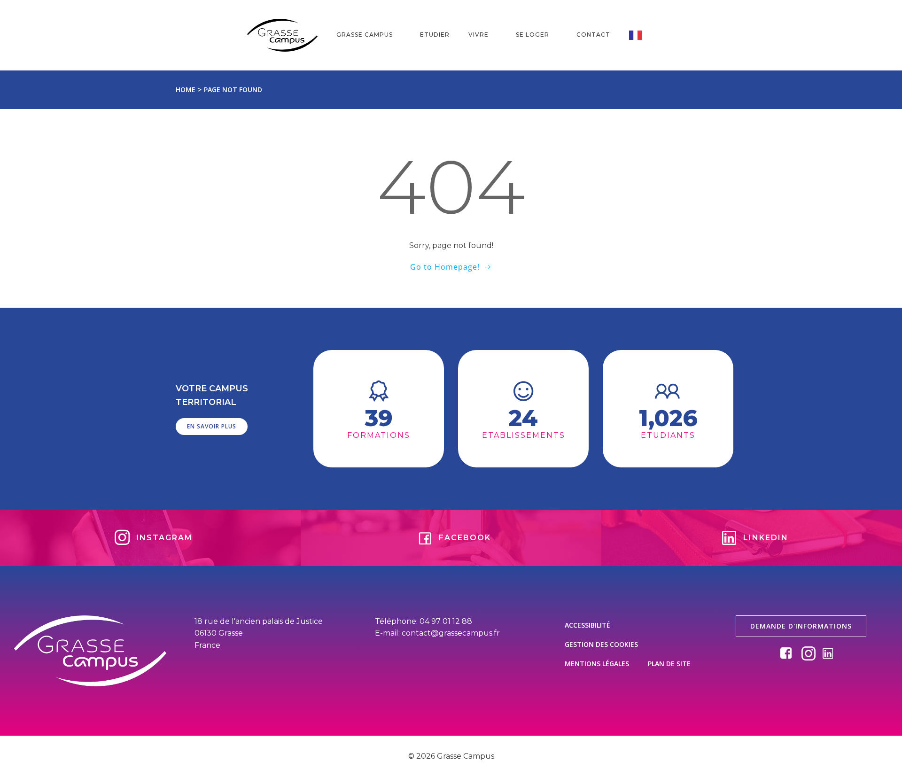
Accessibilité (587, 625)
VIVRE (478, 34)
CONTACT (593, 34)
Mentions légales (597, 663)
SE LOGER (532, 34)
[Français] (642, 35)
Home (185, 89)
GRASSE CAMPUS (364, 34)
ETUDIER (435, 34)
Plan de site (669, 663)
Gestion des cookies (601, 644)
